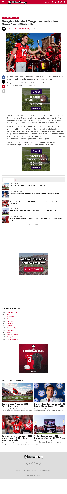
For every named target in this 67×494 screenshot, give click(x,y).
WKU (8, 314)
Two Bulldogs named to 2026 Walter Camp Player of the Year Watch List (36, 219)
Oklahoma (10, 319)
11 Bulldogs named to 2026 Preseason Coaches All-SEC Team (33, 210)
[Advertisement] (33, 8)
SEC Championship (13, 339)
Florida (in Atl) (11, 328)
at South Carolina (12, 335)
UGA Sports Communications (19, 29)
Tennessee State (12, 312)
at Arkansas (10, 317)
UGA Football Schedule (29, 470)
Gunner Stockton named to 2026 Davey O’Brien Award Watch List (35, 193)
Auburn (9, 326)
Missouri (9, 332)
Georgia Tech (11, 337)
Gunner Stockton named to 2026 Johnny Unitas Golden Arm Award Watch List (35, 203)
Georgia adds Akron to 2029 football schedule (27, 185)
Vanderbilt (10, 321)
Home (18, 470)
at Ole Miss (10, 330)
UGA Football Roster (44, 470)
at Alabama (10, 323)
